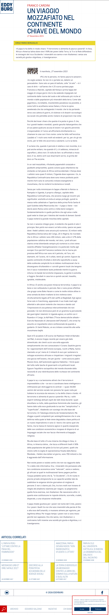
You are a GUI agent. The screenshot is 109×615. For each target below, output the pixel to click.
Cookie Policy (90, 612)
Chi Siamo (67, 609)
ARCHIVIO (14, 609)
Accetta (82, 609)
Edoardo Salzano (33, 609)
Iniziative (52, 609)
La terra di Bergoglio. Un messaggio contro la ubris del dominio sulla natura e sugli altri (66, 571)
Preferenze (98, 609)
